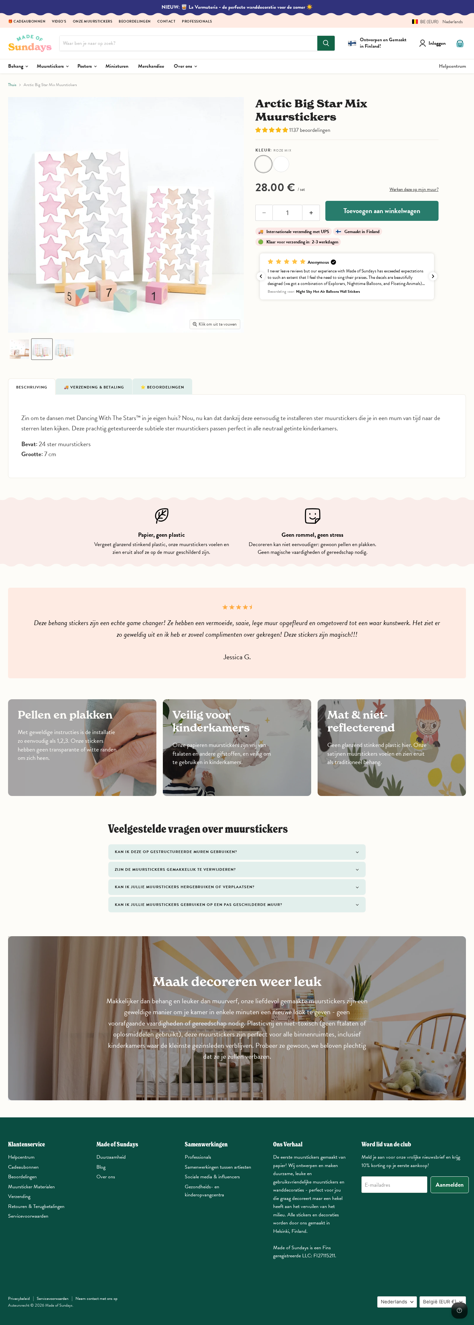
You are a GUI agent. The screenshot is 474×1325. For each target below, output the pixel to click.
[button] (435, 22)
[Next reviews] (433, 276)
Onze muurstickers (93, 22)
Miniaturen (116, 66)
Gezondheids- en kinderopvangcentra (204, 1191)
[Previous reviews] (261, 276)
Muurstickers (51, 66)
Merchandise (151, 66)
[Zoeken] (326, 43)
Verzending (19, 1196)
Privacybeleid (19, 1298)
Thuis (12, 85)
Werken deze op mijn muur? (414, 189)
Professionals (197, 22)
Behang (16, 66)
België (439, 1302)
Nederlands (394, 1302)
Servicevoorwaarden (28, 1216)
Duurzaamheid (111, 1157)
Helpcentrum (452, 66)
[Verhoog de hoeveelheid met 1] (311, 213)
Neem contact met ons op (96, 1298)
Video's (59, 22)
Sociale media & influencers (212, 1177)
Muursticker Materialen (31, 1187)
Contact (166, 22)
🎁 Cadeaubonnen (26, 22)
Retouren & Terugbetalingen (36, 1206)
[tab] (31, 386)
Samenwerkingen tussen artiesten (218, 1167)
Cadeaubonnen (23, 1167)
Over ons (183, 66)
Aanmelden (450, 1184)
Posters (85, 66)
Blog (100, 1167)
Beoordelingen (135, 22)
